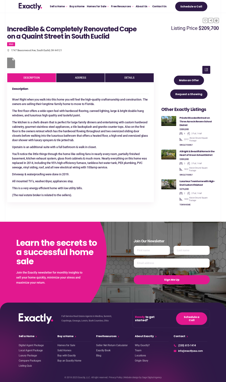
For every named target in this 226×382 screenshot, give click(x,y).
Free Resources (121, 6)
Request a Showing (188, 94)
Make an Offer (189, 80)
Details (129, 77)
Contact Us (159, 6)
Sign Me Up (171, 280)
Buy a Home (77, 6)
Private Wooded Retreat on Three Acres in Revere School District (196, 121)
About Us (141, 6)
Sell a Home (57, 6)
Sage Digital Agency (152, 377)
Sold (11, 44)
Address (80, 77)
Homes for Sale (96, 6)
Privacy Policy (115, 377)
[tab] (206, 70)
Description (31, 77)
